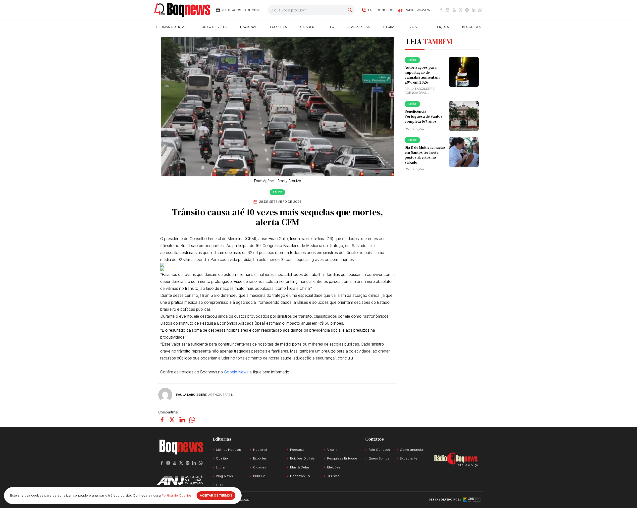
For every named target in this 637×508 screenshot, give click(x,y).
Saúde (277, 192)
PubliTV (259, 476)
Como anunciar (412, 450)
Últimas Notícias (171, 27)
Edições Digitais (302, 458)
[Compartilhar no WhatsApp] (192, 420)
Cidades (307, 27)
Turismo (333, 476)
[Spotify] (467, 10)
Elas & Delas (358, 27)
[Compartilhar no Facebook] (162, 420)
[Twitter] (460, 10)
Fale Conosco (379, 450)
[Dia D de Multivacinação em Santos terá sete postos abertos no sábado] (464, 152)
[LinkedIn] (473, 10)
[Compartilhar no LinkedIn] (182, 420)
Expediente (408, 458)
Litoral (389, 27)
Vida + (414, 27)
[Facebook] (441, 10)
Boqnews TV (300, 476)
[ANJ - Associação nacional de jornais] (181, 480)
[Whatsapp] (480, 10)
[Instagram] (447, 10)
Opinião (222, 458)
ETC (330, 27)
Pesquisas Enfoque (342, 458)
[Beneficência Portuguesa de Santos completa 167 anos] (464, 116)
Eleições (441, 27)
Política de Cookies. (177, 495)
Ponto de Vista (213, 27)
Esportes (278, 27)
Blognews (471, 27)
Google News (236, 371)
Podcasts (297, 450)
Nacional (248, 27)
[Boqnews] (182, 10)
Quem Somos (379, 458)
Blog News (224, 476)
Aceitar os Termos (216, 495)
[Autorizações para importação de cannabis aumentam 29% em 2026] (464, 72)
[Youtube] (454, 10)
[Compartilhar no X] (172, 420)
